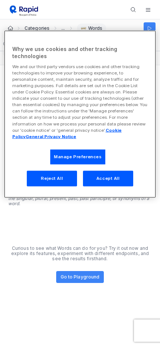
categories (37, 28)
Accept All (108, 178)
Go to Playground (80, 277)
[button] (148, 10)
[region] (80, 114)
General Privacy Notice (51, 136)
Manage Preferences (78, 156)
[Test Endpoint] (150, 28)
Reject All (52, 178)
